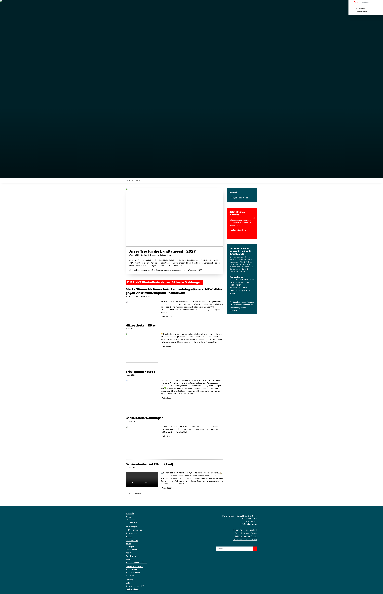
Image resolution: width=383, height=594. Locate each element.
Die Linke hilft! (362, 11)
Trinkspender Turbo (140, 371)
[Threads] (130, 4)
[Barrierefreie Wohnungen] (142, 440)
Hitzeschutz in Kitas (141, 325)
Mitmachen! (361, 8)
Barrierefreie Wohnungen (144, 418)
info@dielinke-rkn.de (239, 198)
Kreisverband (131, 527)
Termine (129, 580)
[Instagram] (137, 4)
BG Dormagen (131, 569)
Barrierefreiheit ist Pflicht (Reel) (149, 464)
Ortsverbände (132, 540)
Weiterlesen (131, 316)
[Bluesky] (133, 4)
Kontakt (129, 536)
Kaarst (128, 553)
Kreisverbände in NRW (135, 586)
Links (128, 583)
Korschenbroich (132, 556)
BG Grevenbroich (133, 573)
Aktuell (128, 516)
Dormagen (130, 547)
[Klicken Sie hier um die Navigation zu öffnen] (379, 4)
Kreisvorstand (131, 533)
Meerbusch (130, 559)
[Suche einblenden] (373, 4)
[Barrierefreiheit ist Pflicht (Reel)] (142, 480)
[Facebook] (127, 4)
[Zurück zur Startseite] (126, 180)
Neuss (128, 543)
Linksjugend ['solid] (134, 566)
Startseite (131, 180)
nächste (138, 494)
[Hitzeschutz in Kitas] (142, 348)
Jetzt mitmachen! (238, 230)
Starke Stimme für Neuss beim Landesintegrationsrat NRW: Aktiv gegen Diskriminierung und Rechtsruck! (174, 291)
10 (133, 494)
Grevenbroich (131, 550)
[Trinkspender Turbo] (142, 394)
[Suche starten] (255, 549)
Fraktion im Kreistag (134, 530)
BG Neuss (130, 576)
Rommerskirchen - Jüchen (136, 562)
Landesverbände (132, 589)
